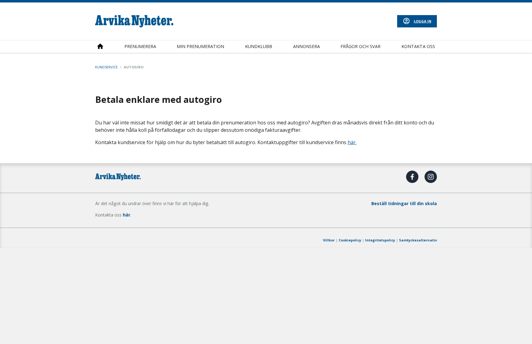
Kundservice (106, 67)
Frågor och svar (361, 46)
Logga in (422, 21)
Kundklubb (258, 46)
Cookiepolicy (350, 240)
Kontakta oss (418, 46)
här (126, 215)
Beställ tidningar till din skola (404, 203)
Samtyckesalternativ (418, 240)
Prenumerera (140, 46)
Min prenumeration (200, 46)
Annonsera (306, 46)
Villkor (329, 240)
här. (352, 142)
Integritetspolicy (380, 240)
